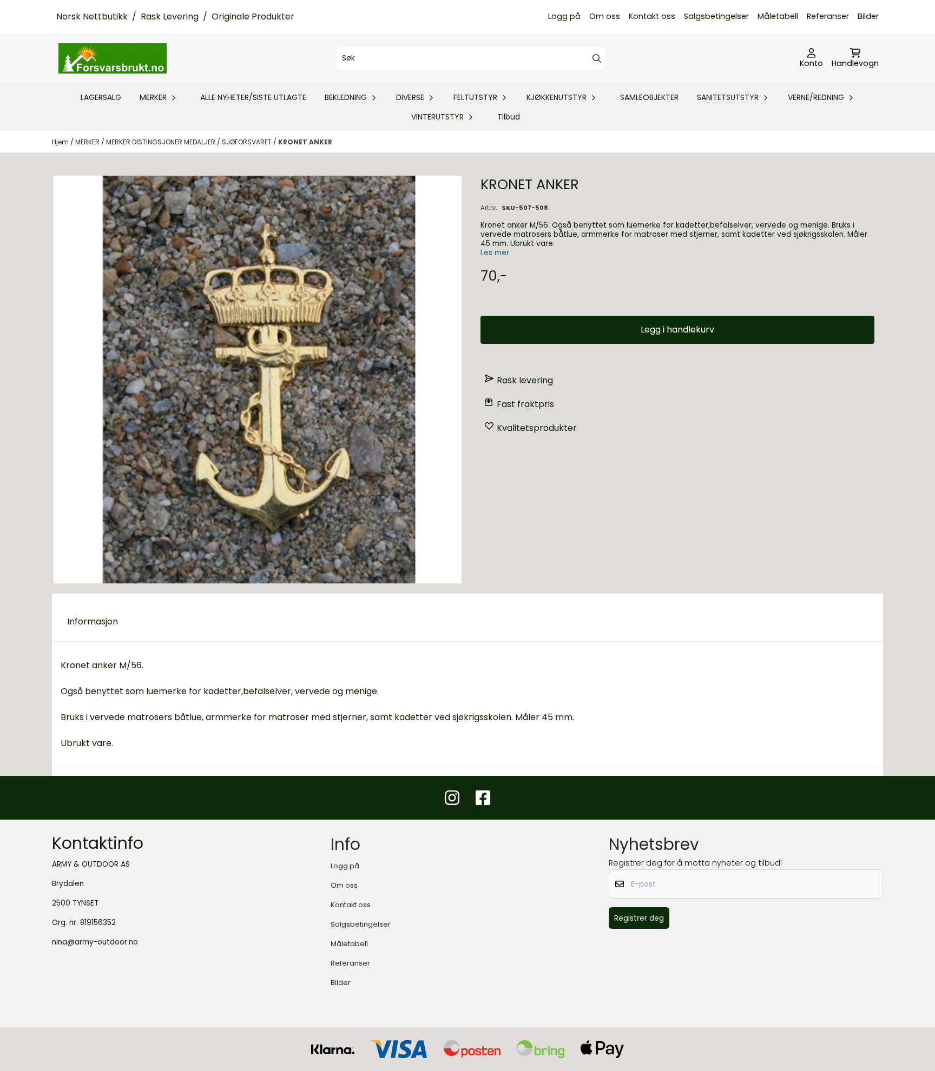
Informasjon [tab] (92, 621)
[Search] (596, 58)
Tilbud (508, 116)
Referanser (828, 16)
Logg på (564, 16)
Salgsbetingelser (716, 16)
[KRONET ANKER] (258, 379)
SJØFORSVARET (247, 142)
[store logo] (112, 58)
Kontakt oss (652, 16)
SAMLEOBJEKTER (649, 97)
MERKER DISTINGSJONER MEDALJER (161, 142)
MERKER (88, 142)
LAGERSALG (101, 97)
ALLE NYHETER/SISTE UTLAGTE (253, 97)
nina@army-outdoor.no (95, 942)
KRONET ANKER (305, 142)
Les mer (494, 252)
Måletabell (778, 16)
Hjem (61, 142)
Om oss (604, 16)
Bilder (868, 16)
